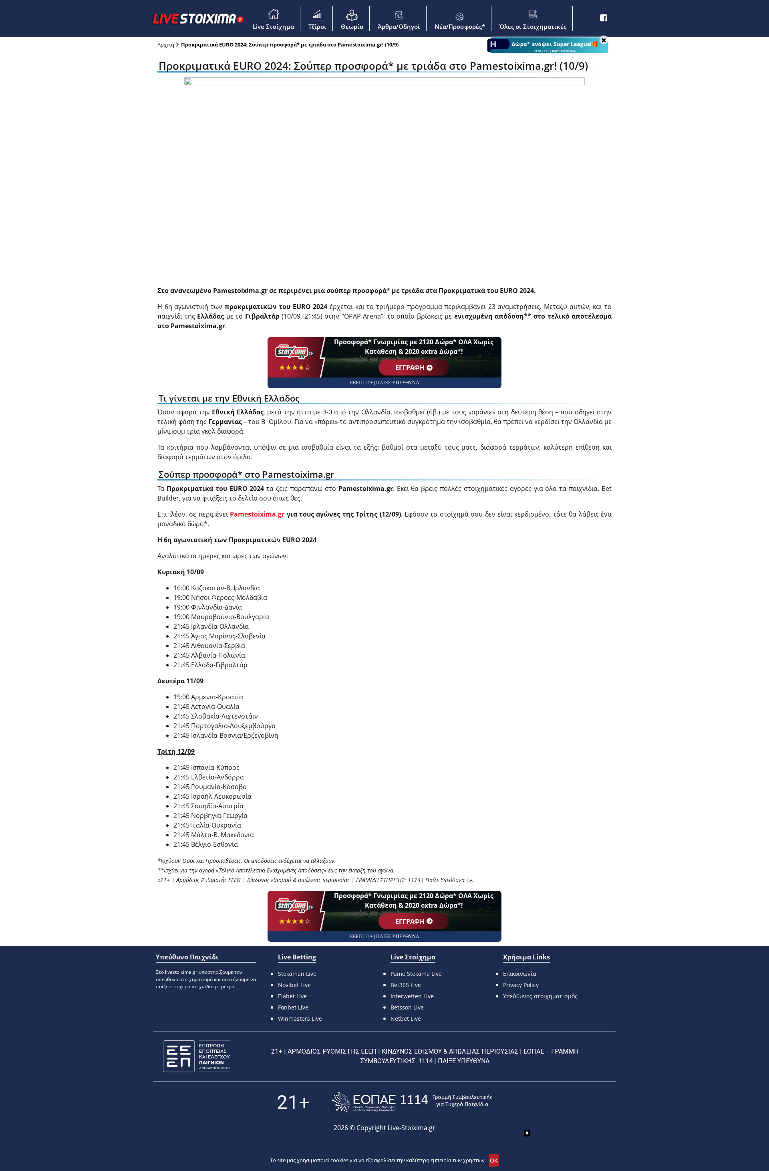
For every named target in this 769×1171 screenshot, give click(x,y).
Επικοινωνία (519, 973)
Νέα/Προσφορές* (460, 26)
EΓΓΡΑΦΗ (410, 367)
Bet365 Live (406, 985)
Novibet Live (294, 985)
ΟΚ (494, 1160)
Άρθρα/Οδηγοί (399, 26)
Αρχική (165, 44)
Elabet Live (292, 996)
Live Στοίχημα (273, 26)
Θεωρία (352, 26)
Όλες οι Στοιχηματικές (532, 26)
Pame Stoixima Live (416, 973)
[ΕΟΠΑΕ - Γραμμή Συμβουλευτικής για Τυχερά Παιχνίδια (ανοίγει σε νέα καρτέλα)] (412, 1102)
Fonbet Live (293, 1007)
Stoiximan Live (297, 973)
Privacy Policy (521, 985)
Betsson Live (407, 1007)
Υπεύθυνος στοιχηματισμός (540, 996)
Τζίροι (317, 26)
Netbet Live (406, 1018)
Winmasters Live (300, 1018)
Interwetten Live (412, 996)
